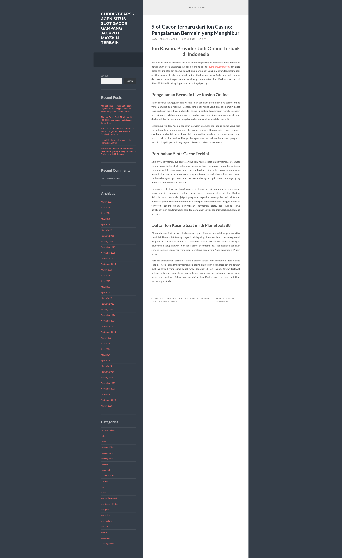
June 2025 (105, 281)
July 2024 (105, 343)
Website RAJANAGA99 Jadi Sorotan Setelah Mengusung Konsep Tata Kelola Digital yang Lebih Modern (118, 151)
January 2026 (107, 241)
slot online (105, 515)
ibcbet (103, 441)
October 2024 (107, 326)
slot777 (104, 526)
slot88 (104, 532)
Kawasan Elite (107, 447)
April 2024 (105, 360)
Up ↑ (228, 301)
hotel (103, 436)
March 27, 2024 (159, 39)
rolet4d (104, 481)
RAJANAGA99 (107, 475)
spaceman (105, 538)
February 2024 (107, 372)
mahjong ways (107, 453)
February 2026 (107, 236)
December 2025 (108, 247)
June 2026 (105, 213)
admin (174, 39)
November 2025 (108, 253)
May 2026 (105, 219)
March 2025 (106, 298)
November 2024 (108, 321)
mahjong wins (107, 458)
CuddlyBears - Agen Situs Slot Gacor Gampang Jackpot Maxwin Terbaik (117, 28)
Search (105, 76)
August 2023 (106, 406)
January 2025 (107, 309)
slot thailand (106, 521)
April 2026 (105, 224)
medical (104, 464)
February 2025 (107, 304)
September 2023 (108, 400)
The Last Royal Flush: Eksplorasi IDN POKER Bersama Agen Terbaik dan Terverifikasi (117, 120)
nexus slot (105, 470)
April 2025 (105, 292)
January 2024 (107, 377)
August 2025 (106, 270)
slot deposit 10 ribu (109, 504)
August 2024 (106, 338)
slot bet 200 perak (109, 498)
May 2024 (105, 355)
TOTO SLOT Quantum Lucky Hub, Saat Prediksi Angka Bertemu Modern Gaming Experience (117, 131)
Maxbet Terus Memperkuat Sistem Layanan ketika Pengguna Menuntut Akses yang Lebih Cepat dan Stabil (117, 109)
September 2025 (108, 264)
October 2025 (107, 258)
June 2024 (105, 349)
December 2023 (108, 383)
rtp (102, 487)
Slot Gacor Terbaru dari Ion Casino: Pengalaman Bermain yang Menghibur (195, 29)
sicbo (103, 492)
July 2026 (105, 207)
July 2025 (105, 275)
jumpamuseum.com (219, 66)
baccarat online (107, 430)
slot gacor (105, 509)
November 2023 (108, 388)
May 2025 (105, 287)
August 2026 (106, 202)
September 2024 (108, 332)
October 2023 (107, 394)
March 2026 (106, 230)
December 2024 (108, 315)
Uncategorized (107, 543)
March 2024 (106, 366)
